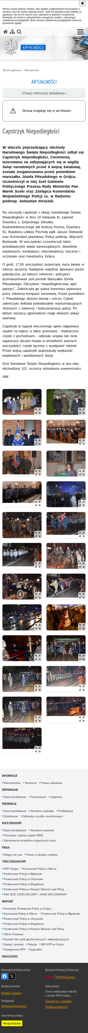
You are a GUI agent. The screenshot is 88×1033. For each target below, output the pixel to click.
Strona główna (11, 70)
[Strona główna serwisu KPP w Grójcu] (5, 31)
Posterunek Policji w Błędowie (23, 873)
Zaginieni (56, 797)
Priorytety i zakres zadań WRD (23, 835)
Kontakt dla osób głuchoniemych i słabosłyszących (36, 939)
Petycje (32, 944)
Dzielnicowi (11, 816)
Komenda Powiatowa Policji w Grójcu (27, 908)
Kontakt (7, 901)
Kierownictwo (12, 783)
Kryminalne (10, 790)
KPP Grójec (11, 868)
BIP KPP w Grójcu (52, 944)
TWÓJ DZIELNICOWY (14, 861)
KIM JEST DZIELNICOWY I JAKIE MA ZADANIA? (35, 894)
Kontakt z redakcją (11, 993)
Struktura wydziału (42, 811)
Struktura (31, 783)
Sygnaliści (35, 949)
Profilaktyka (65, 811)
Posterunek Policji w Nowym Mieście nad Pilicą (34, 889)
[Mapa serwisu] (12, 31)
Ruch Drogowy (12, 823)
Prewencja (9, 804)
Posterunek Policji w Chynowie (23, 879)
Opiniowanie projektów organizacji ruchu (30, 840)
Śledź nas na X (12, 976)
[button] (80, 32)
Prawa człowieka (51, 783)
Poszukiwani (38, 797)
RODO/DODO (10, 956)
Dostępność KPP (14, 949)
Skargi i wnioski (14, 944)
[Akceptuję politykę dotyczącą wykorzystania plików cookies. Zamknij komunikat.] (82, 3)
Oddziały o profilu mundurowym (42, 816)
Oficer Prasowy (13, 934)
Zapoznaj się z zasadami (58, 1001)
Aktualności (31, 70)
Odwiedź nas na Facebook (4, 976)
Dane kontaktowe (15, 797)
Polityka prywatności (56, 1007)
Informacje (9, 776)
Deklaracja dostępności (14, 1006)
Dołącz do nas (13, 854)
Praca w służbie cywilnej (41, 854)
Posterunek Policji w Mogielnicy (24, 884)
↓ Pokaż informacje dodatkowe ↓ (44, 93)
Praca (6, 847)
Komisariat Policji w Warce (39, 868)
